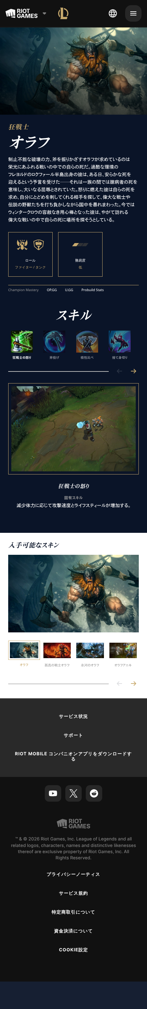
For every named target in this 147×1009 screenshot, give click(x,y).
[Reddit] (94, 793)
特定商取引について (73, 912)
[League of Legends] (63, 13)
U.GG (69, 290)
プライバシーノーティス (73, 874)
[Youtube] (53, 793)
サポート (73, 735)
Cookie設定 (73, 950)
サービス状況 (73, 716)
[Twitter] (73, 793)
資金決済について (73, 931)
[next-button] (133, 372)
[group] (70, 345)
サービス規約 (73, 893)
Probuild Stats (92, 290)
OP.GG (52, 290)
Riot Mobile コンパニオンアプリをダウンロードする (73, 756)
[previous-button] (119, 372)
